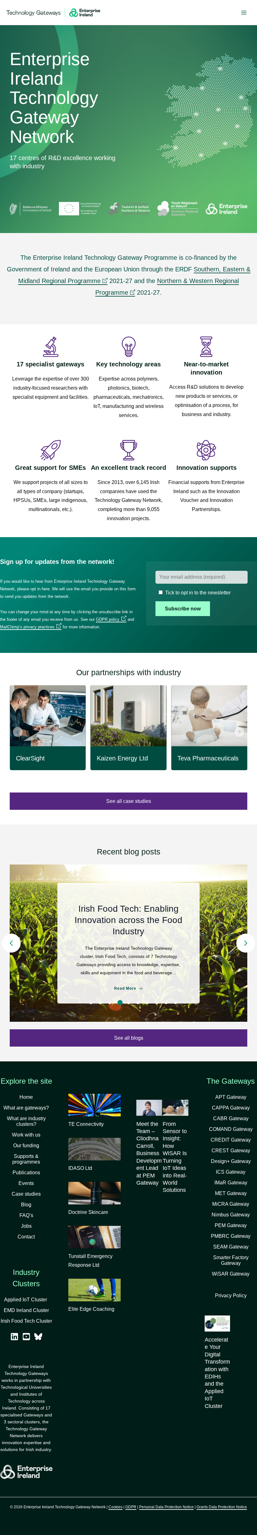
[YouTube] (26, 1336)
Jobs (26, 1226)
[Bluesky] (38, 1336)
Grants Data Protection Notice (222, 1507)
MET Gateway (231, 1193)
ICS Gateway (230, 1172)
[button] (18, 732)
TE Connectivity (86, 1124)
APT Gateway (230, 1097)
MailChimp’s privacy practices (27, 627)
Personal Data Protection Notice (166, 1507)
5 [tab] (129, 1002)
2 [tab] (100, 1002)
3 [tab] (109, 1002)
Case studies (26, 1194)
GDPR (130, 1507)
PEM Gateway (231, 1225)
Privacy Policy (231, 1295)
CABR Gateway (231, 1118)
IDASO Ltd (80, 1168)
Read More (125, 994)
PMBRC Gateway (230, 1236)
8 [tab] (156, 1002)
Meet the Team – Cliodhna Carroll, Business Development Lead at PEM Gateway (149, 1153)
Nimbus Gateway (231, 1214)
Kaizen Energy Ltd (122, 758)
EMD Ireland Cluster (26, 1310)
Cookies (115, 1507)
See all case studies (128, 801)
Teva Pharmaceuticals (208, 758)
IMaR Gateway (230, 1182)
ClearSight (30, 758)
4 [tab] (119, 1002)
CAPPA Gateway (231, 1107)
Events (26, 1183)
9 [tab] (166, 1002)
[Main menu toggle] (244, 12)
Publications (26, 1172)
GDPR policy (107, 619)
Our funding (26, 1145)
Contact (26, 1236)
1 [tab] (90, 1002)
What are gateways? (26, 1107)
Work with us (26, 1134)
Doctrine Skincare (88, 1212)
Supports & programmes (26, 1159)
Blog (26, 1204)
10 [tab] (175, 1002)
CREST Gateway (231, 1150)
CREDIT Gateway (231, 1140)
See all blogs (128, 1038)
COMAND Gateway (231, 1129)
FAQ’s (26, 1215)
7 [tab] (147, 1002)
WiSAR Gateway (230, 1273)
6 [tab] (137, 1002)
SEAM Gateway (231, 1246)
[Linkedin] (14, 1336)
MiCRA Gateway (230, 1204)
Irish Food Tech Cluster (26, 1321)
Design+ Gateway (231, 1161)
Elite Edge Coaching (91, 1309)
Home (26, 1097)
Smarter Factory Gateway (231, 1260)
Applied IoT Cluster (26, 1299)
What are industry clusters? (26, 1121)
